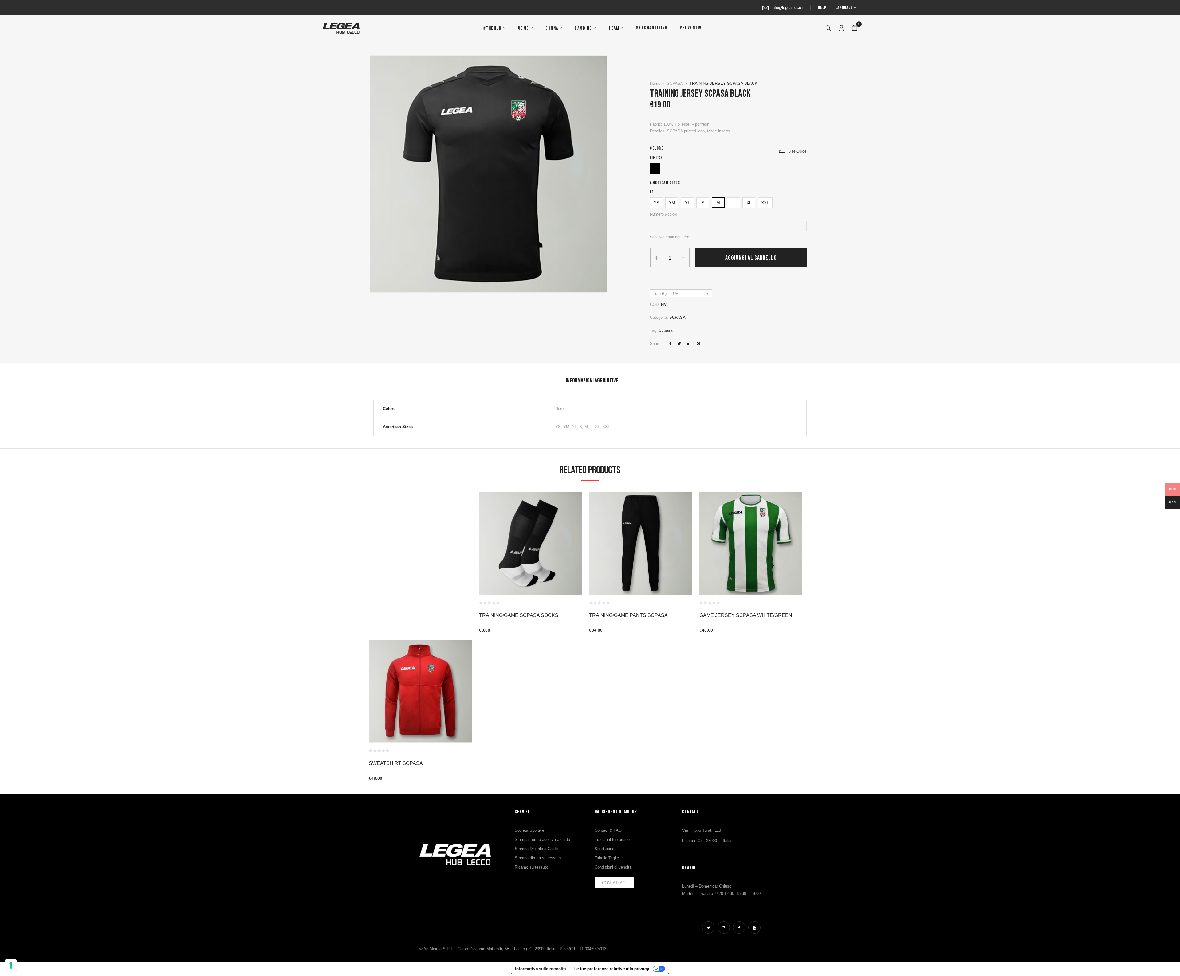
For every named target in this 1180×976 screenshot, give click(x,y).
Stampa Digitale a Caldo (536, 848)
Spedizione (604, 848)
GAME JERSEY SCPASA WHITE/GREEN (745, 615)
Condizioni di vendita (613, 867)
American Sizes (665, 182)
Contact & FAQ (608, 830)
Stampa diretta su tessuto (538, 858)
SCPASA (675, 83)
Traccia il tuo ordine (612, 839)
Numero (663, 214)
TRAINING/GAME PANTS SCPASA (628, 615)
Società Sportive (529, 830)
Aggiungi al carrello (751, 257)
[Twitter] (679, 343)
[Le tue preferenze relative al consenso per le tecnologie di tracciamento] (11, 965)
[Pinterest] (698, 343)
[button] (854, 28)
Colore (656, 148)
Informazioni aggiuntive (592, 380)
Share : (656, 343)
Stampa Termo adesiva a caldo (542, 839)
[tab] (592, 381)
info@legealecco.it (788, 7)
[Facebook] (670, 343)
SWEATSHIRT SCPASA (396, 763)
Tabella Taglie (607, 858)
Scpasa (665, 330)
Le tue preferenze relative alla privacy (611, 968)
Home (655, 83)
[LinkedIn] (688, 343)
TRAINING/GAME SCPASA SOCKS (518, 615)
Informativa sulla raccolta (540, 968)
